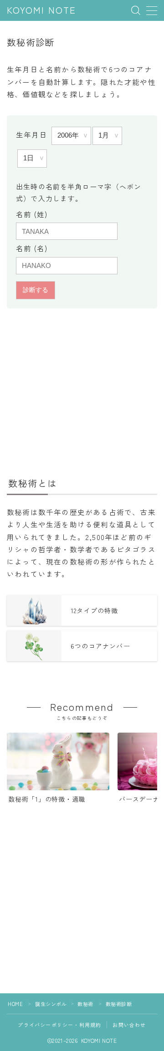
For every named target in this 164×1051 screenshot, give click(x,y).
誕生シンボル (51, 1003)
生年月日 (31, 134)
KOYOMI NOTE (41, 10)
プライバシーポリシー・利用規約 (59, 1024)
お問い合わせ (129, 1024)
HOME (15, 1003)
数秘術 (85, 1003)
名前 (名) (31, 248)
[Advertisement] (82, 391)
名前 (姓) (31, 214)
